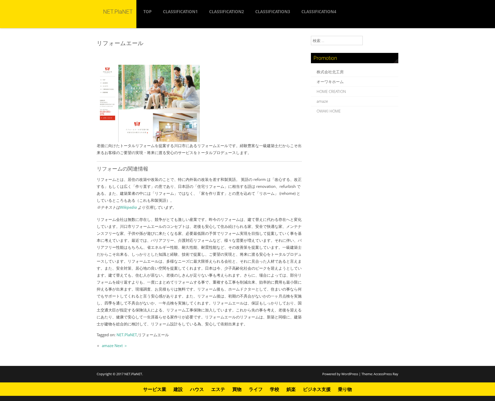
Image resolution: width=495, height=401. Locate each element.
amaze (322, 101)
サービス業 (154, 389)
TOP (147, 11)
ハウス (197, 389)
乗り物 (345, 389)
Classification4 (318, 11)
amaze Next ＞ (115, 345)
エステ (218, 389)
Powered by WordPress (340, 374)
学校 (274, 389)
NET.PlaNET (127, 334)
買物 (237, 389)
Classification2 (226, 11)
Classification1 (180, 11)
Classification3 (272, 11)
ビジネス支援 (317, 389)
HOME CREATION (331, 91)
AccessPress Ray (386, 374)
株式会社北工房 (330, 71)
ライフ (256, 389)
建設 (178, 389)
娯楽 (291, 389)
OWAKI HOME (329, 111)
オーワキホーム (330, 81)
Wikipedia (128, 207)
